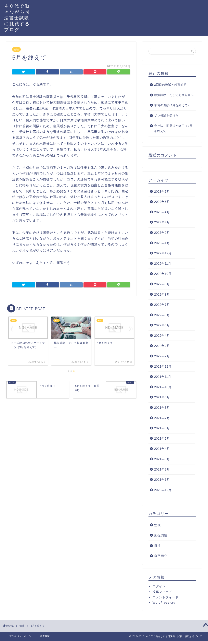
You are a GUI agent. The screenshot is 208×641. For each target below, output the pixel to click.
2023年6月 (162, 191)
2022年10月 (163, 273)
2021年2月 (162, 469)
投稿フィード (162, 591)
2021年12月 (163, 366)
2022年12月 (163, 253)
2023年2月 (162, 232)
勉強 (16, 49)
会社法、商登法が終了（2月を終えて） (173, 128)
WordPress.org (164, 602)
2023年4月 (162, 212)
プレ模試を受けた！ (168, 115)
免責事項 (45, 636)
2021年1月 (162, 479)
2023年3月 (162, 222)
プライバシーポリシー (21, 636)
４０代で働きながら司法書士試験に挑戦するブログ (17, 17)
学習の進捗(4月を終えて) (171, 105)
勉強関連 (160, 535)
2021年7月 (162, 418)
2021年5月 (162, 438)
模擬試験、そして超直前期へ (174, 95)
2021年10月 (163, 387)
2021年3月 (162, 459)
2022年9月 (162, 284)
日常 (157, 545)
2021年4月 (162, 448)
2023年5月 (162, 201)
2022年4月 (162, 335)
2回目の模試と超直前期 (170, 84)
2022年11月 (162, 263)
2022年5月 (162, 325)
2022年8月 (162, 294)
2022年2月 (162, 356)
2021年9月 (162, 397)
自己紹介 (160, 556)
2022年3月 (162, 345)
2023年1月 (162, 243)
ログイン (159, 586)
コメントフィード (166, 597)
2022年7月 (162, 304)
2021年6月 (162, 428)
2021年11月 (162, 376)
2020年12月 (163, 490)
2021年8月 (162, 407)
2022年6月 (162, 315)
